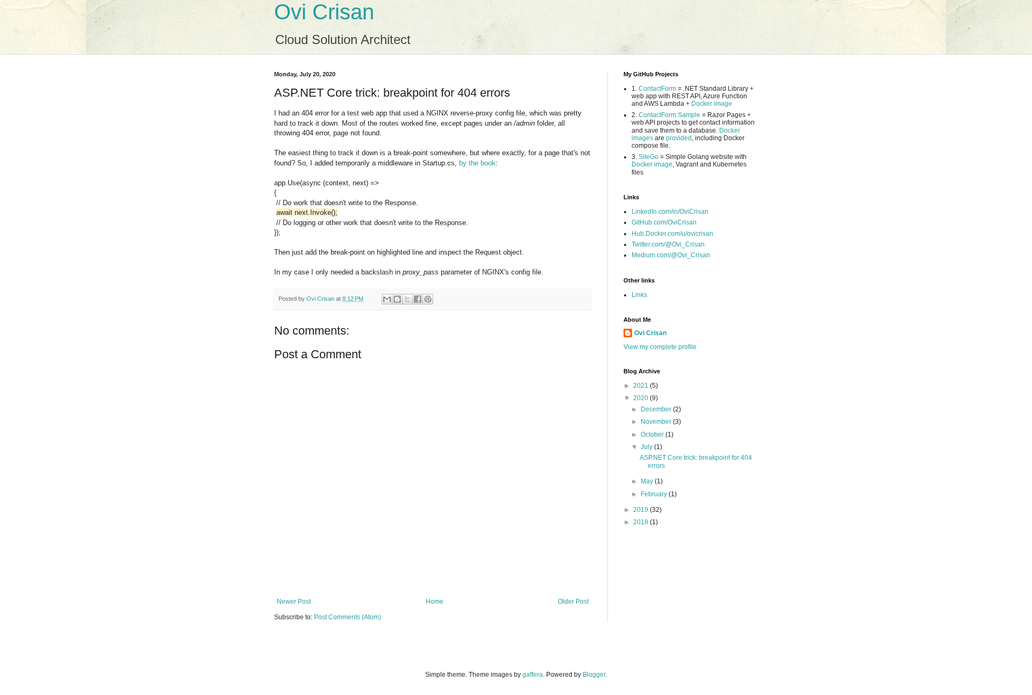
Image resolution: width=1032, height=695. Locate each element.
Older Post (573, 601)
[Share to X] (407, 299)
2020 (641, 398)
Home (434, 601)
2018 (641, 522)
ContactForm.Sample (669, 115)
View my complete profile (660, 347)
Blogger (594, 674)
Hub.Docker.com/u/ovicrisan (672, 233)
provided (679, 138)
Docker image (711, 103)
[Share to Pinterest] (427, 299)
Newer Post (294, 601)
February (655, 494)
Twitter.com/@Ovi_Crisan (668, 244)
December (657, 409)
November (657, 421)
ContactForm (657, 88)
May (648, 481)
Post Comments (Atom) (347, 617)
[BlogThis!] (397, 299)
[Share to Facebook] (417, 299)
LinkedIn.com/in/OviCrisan (670, 211)
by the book (477, 163)
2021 (641, 385)
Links (639, 295)
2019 (641, 509)
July (647, 447)
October (653, 434)
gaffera (532, 674)
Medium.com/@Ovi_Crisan (671, 255)
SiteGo (648, 157)
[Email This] (387, 299)
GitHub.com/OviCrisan (664, 222)
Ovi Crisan (324, 12)
